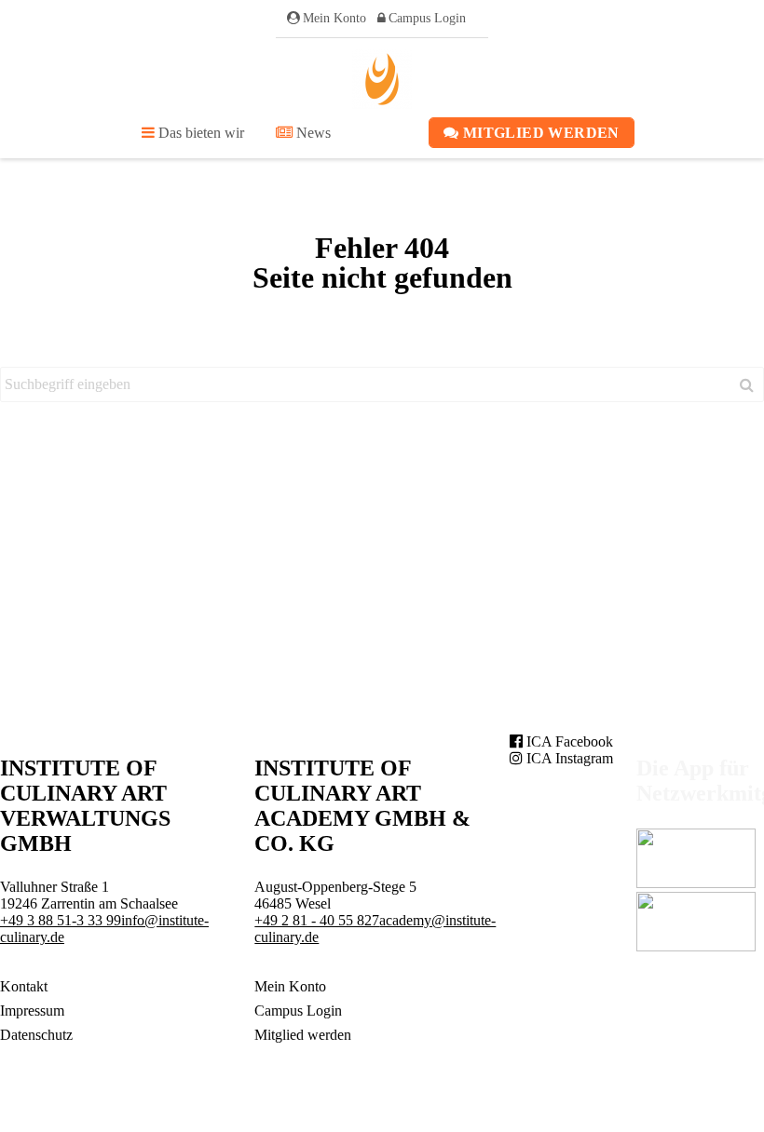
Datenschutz (36, 1035)
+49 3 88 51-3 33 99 (60, 920)
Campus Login (427, 18)
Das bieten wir (199, 133)
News (312, 133)
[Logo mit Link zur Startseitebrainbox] (382, 79)
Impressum (32, 1010)
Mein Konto (334, 18)
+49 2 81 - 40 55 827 (316, 920)
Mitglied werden (539, 133)
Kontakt (24, 986)
